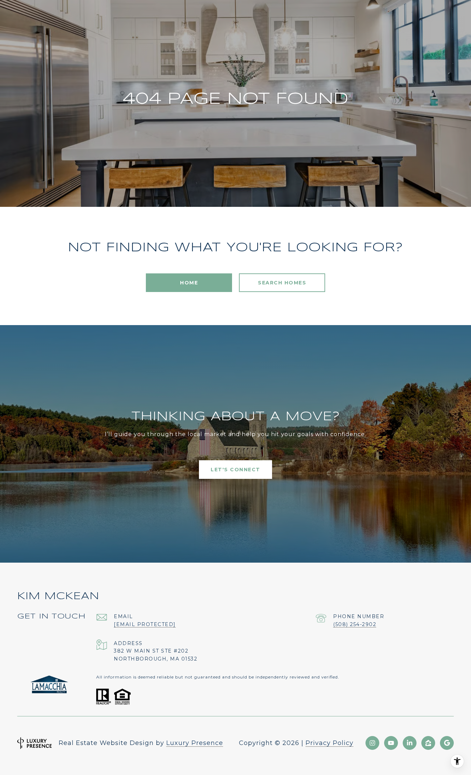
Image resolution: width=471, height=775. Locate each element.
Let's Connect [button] (235, 469)
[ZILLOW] (428, 743)
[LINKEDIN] (410, 743)
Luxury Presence (194, 743)
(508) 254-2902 (354, 624)
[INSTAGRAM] (372, 743)
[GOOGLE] (447, 743)
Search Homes (282, 283)
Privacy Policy (329, 743)
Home (189, 283)
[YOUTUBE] (391, 743)
